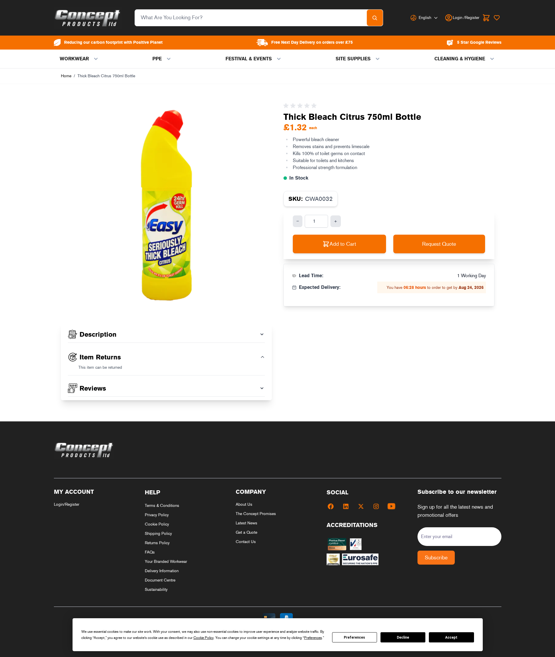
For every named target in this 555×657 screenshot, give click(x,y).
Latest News (246, 523)
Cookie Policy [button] (203, 638)
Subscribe (436, 557)
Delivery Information (162, 570)
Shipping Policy (158, 533)
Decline (403, 637)
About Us (244, 504)
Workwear (74, 59)
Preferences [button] (313, 638)
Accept (451, 637)
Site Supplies (353, 59)
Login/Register (66, 504)
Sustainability (156, 589)
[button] (300, 105)
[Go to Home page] (88, 18)
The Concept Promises (256, 513)
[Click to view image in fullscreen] (166, 205)
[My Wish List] (496, 17)
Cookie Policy (157, 524)
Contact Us (246, 541)
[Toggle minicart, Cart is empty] (486, 18)
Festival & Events (248, 59)
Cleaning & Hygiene (459, 59)
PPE (157, 59)
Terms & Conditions (162, 505)
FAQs (150, 552)
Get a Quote (246, 532)
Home (66, 75)
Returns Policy (157, 542)
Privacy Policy (157, 514)
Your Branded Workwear (166, 561)
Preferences (354, 637)
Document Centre (160, 580)
